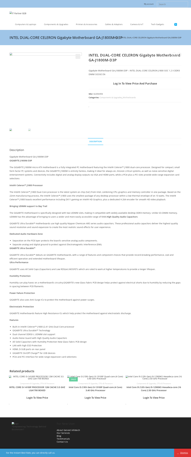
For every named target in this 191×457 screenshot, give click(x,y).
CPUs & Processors (47, 383)
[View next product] (179, 55)
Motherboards (129, 97)
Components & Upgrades (111, 97)
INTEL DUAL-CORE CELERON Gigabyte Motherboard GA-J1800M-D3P (151, 37)
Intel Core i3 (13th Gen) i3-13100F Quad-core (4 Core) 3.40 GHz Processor (95, 389)
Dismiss (184, 452)
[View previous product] (174, 55)
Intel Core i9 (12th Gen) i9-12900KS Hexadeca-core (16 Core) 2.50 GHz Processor (154, 389)
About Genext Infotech (68, 430)
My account (149, 4)
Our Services (63, 433)
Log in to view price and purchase (135, 83)
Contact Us (62, 441)
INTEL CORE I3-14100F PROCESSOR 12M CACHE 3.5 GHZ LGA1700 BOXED (37, 389)
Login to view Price (37, 397)
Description (95, 141)
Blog (59, 436)
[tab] (95, 141)
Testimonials (63, 438)
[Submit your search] (185, 3)
